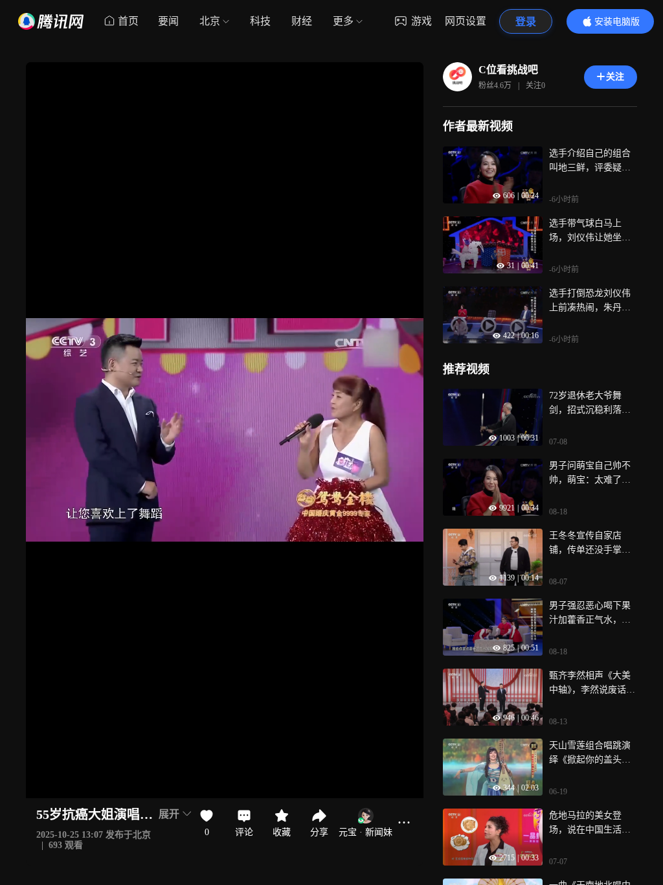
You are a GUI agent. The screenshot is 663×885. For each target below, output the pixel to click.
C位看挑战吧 (508, 69)
